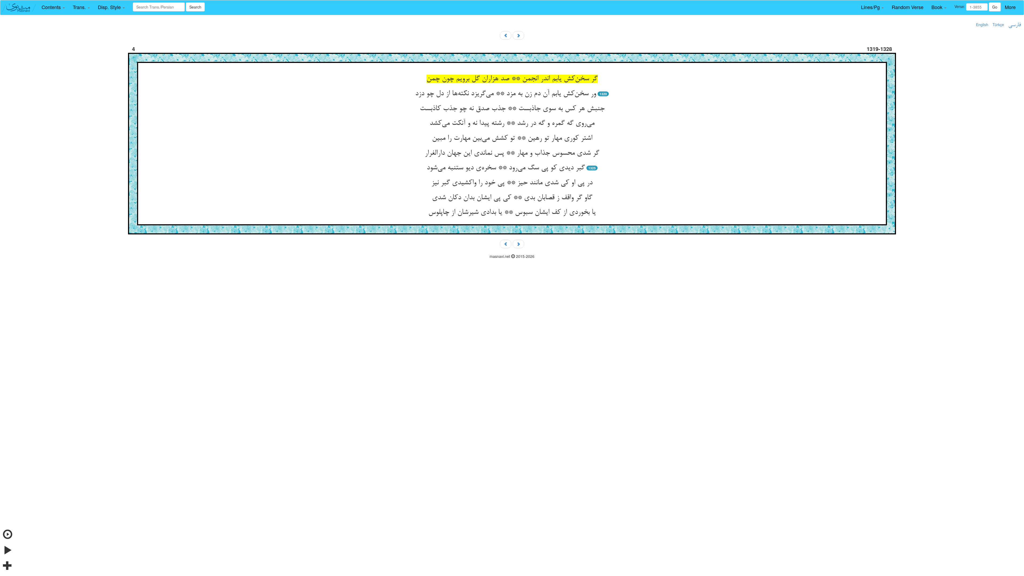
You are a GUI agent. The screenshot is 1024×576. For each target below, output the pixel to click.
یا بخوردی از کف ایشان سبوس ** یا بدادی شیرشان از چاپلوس (512, 212)
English (982, 24)
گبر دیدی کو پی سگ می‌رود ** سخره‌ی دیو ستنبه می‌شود (506, 168)
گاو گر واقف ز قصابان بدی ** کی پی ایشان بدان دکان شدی (512, 198)
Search (195, 7)
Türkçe (998, 24)
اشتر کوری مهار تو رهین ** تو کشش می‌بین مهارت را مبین (512, 138)
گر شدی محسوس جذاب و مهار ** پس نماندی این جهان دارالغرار (512, 153)
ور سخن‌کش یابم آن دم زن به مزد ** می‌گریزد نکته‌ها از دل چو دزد (505, 94)
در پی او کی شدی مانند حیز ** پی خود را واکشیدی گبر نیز (512, 183)
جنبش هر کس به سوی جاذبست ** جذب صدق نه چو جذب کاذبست (512, 109)
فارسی (1014, 25)
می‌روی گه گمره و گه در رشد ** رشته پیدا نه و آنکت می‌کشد (512, 123)
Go (994, 7)
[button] (53, 7)
